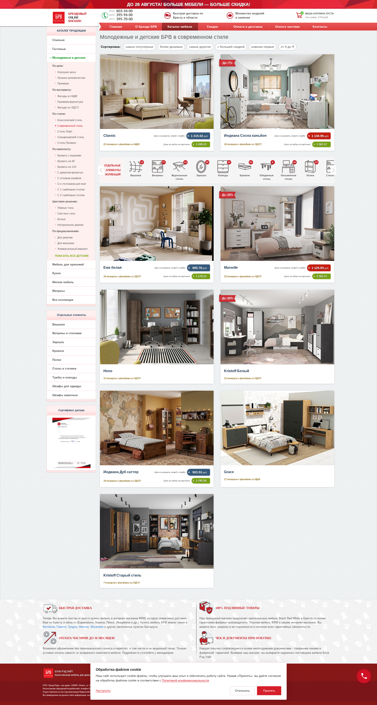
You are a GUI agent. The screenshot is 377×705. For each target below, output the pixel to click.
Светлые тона (66, 213)
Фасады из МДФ (67, 96)
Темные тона (65, 207)
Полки (56, 359)
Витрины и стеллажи (67, 333)
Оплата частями (287, 26)
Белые (61, 219)
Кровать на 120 (66, 166)
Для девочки (65, 237)
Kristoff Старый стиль (122, 575)
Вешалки (58, 324)
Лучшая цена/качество (71, 77)
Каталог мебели (180, 26)
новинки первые (262, 46)
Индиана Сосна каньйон (245, 135)
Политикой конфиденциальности (185, 680)
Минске (84, 626)
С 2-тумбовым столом (70, 195)
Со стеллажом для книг (71, 183)
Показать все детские (72, 255)
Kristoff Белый (236, 371)
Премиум (63, 83)
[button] (333, 170)
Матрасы (58, 291)
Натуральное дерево (70, 224)
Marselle (231, 267)
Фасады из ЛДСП (68, 107)
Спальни (58, 40)
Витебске (49, 626)
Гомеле (61, 626)
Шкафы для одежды (66, 386)
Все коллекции (62, 299)
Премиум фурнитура (70, 101)
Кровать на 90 (66, 161)
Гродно (72, 626)
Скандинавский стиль (70, 137)
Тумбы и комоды (64, 377)
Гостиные (59, 49)
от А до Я (287, 46)
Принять (269, 690)
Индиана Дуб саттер (121, 472)
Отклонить (242, 690)
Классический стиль (69, 120)
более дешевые (171, 46)
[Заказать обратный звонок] (364, 676)
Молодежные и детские (68, 57)
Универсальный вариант (72, 248)
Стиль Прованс (66, 142)
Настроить (103, 690)
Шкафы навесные (65, 395)
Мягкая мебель (63, 282)
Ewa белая (112, 267)
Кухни (56, 273)
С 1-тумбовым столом (70, 189)
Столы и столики (64, 368)
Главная (116, 26)
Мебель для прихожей (68, 264)
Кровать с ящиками (69, 155)
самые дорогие (200, 46)
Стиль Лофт (64, 131)
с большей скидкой (231, 46)
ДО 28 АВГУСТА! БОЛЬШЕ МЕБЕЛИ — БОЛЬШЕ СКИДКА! (188, 4)
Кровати (58, 350)
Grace (229, 472)
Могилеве (97, 626)
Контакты (320, 26)
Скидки (212, 26)
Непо (107, 371)
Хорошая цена (66, 72)
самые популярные (139, 46)
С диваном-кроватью (70, 172)
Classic (109, 135)
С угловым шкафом (69, 178)
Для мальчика (65, 243)
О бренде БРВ (146, 26)
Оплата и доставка (247, 26)
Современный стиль (70, 125)
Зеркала (58, 342)
